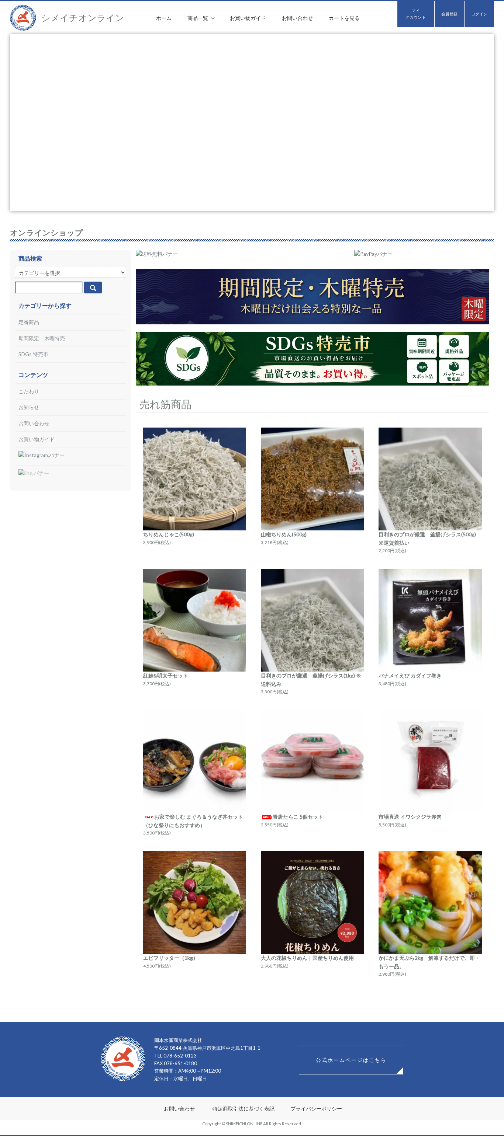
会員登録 (449, 13)
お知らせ (28, 407)
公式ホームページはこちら (351, 1060)
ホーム (164, 18)
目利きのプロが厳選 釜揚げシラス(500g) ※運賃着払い (427, 538)
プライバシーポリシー (316, 1108)
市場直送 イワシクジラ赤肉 (410, 816)
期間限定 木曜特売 (41, 338)
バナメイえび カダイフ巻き (410, 675)
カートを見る (344, 18)
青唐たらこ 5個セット (298, 816)
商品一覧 (198, 18)
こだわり (28, 391)
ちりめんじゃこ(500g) (168, 534)
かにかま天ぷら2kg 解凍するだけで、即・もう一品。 (429, 962)
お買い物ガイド (248, 18)
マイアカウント (415, 14)
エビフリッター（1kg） (170, 958)
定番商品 (28, 322)
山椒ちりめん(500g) (284, 534)
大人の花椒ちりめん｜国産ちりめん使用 (307, 958)
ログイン (479, 13)
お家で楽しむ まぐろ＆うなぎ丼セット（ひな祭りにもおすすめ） (193, 820)
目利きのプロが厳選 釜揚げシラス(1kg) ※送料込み (311, 679)
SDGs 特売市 (33, 354)
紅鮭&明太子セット (165, 675)
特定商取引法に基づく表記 (244, 1108)
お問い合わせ (297, 18)
